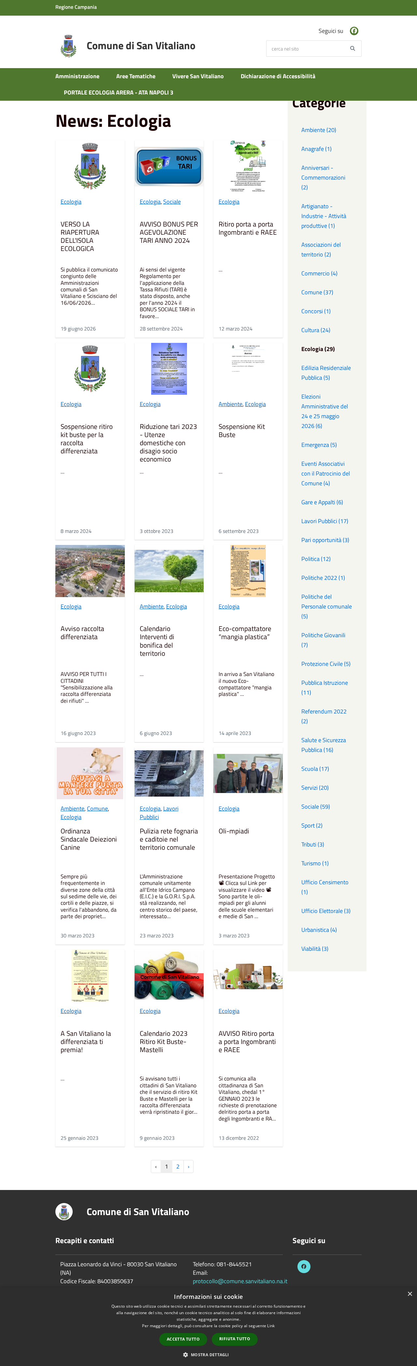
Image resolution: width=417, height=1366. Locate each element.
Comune (97, 808)
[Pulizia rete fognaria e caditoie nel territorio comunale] (169, 773)
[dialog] (208, 1326)
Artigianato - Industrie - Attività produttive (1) (323, 216)
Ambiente (230, 404)
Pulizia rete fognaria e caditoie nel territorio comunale (169, 839)
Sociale (172, 201)
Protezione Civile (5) (326, 663)
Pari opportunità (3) (325, 540)
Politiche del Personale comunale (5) (326, 606)
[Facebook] (354, 31)
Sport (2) (312, 825)
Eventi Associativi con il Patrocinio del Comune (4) (325, 473)
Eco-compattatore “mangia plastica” (245, 633)
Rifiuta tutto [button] (234, 1339)
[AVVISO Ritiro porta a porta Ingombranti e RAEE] (248, 976)
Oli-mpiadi (234, 831)
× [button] (409, 1294)
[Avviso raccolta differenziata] (90, 571)
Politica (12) (316, 558)
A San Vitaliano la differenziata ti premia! (86, 1042)
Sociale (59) (315, 806)
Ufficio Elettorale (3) (326, 910)
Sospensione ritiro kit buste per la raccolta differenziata (87, 439)
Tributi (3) (312, 844)
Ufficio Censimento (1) (325, 887)
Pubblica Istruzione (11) (324, 687)
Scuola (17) (315, 768)
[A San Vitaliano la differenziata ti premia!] (90, 976)
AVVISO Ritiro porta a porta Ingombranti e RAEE (247, 1042)
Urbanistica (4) (319, 929)
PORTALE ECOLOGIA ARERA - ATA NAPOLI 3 (118, 92)
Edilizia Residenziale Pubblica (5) (326, 372)
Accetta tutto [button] (183, 1339)
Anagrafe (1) (316, 148)
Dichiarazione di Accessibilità (278, 76)
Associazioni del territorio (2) (321, 249)
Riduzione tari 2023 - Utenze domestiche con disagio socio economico (168, 443)
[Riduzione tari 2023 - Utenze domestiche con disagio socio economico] (169, 369)
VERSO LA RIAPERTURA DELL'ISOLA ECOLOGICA (80, 237)
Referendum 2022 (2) (324, 716)
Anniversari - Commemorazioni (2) (323, 177)
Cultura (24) (315, 330)
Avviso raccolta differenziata (82, 633)
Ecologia (71, 201)
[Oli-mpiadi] (248, 773)
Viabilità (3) (314, 948)
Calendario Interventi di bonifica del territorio (157, 641)
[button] (208, 1354)
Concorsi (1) (316, 311)
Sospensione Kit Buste (242, 431)
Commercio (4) (319, 273)
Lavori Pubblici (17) (324, 521)
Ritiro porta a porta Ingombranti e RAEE (248, 228)
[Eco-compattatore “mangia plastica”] (248, 571)
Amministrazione (77, 76)
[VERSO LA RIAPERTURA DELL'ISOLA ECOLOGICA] (90, 166)
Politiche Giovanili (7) (323, 640)
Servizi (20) (315, 787)
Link (271, 1326)
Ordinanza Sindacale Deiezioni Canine (89, 839)
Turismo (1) (315, 863)
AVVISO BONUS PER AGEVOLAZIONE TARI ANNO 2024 (169, 232)
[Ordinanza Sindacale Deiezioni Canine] (90, 773)
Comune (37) (317, 292)
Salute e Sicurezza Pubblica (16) (323, 745)
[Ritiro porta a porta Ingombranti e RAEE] (248, 166)
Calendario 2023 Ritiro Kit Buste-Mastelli (164, 1042)
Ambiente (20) (318, 129)
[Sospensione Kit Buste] (248, 369)
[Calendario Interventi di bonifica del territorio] (169, 571)
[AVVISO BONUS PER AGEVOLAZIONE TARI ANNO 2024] (169, 166)
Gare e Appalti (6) (322, 502)
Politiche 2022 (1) (323, 577)
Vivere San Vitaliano (198, 76)
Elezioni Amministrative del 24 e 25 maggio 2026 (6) (324, 411)
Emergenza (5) (319, 444)
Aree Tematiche (135, 76)
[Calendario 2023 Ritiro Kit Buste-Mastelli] (169, 976)
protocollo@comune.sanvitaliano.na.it (240, 1281)
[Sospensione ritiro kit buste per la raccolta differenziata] (90, 369)
